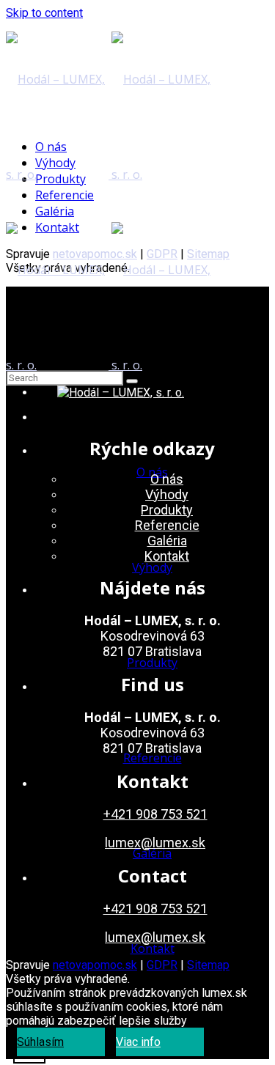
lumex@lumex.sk (155, 842)
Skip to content (44, 13)
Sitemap (208, 965)
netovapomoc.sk (95, 965)
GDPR (162, 965)
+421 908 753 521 (155, 814)
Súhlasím (40, 1042)
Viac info (138, 1042)
